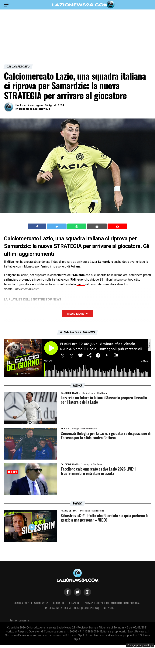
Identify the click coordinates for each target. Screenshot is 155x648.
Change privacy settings (140, 645)
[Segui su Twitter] (77, 592)
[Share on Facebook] (37, 227)
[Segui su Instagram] (87, 592)
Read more (75, 313)
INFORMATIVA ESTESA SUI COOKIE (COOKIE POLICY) (72, 608)
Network (108, 608)
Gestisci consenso (19, 620)
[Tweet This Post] (57, 227)
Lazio (81, 284)
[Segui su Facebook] (67, 592)
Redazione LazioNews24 (34, 108)
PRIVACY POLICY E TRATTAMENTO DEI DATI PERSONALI (112, 603)
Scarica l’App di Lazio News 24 (31, 603)
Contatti (58, 603)
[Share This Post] (77, 227)
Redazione (74, 603)
